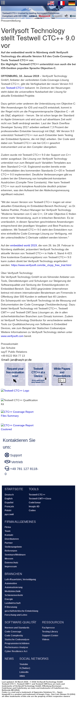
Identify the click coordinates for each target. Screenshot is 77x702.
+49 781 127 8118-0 (21, 471)
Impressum (11, 566)
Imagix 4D (34, 506)
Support (15, 455)
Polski (8, 510)
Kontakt (9, 535)
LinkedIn (23, 672)
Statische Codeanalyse (17, 639)
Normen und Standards (17, 627)
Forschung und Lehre (16, 615)
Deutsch (9, 494)
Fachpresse (48, 627)
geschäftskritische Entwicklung (21, 611)
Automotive (11, 583)
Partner (9, 543)
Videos (45, 639)
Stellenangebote (13, 547)
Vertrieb (16, 462)
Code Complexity (14, 635)
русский (9, 514)
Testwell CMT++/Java (40, 498)
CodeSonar (35, 502)
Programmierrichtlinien (17, 643)
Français (9, 506)
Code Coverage (13, 631)
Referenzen (11, 550)
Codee (32, 510)
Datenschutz (11, 562)
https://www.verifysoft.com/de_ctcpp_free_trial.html (41, 265)
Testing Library (50, 631)
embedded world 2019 (23, 245)
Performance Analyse (16, 647)
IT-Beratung (11, 607)
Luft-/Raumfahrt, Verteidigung (20, 579)
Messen (9, 558)
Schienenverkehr (14, 595)
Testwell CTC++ (15, 87)
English (9, 498)
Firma (8, 527)
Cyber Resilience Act (16, 651)
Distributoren (12, 539)
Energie (9, 599)
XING (22, 676)
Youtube (23, 664)
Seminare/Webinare (15, 554)
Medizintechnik (13, 591)
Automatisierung (13, 587)
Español (9, 502)
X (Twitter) (24, 668)
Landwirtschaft (13, 603)
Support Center (50, 635)
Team (7, 531)
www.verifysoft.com (12, 335)
